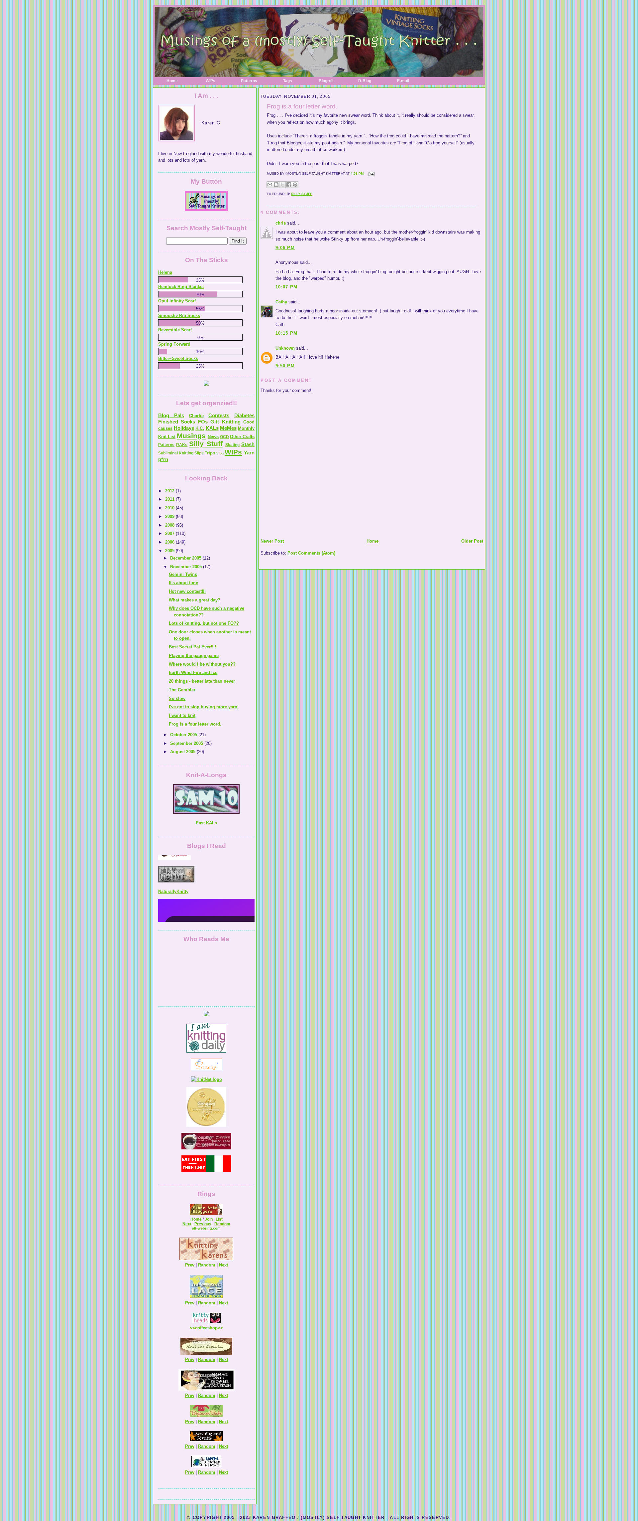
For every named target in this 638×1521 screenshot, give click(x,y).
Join (209, 1219)
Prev (189, 1265)
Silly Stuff (301, 194)
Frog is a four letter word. (302, 106)
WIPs (210, 81)
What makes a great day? (194, 599)
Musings (191, 435)
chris (280, 223)
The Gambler (182, 689)
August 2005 (183, 751)
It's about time (183, 582)
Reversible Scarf (175, 329)
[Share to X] (282, 184)
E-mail (403, 81)
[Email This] (269, 184)
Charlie (196, 415)
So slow (177, 698)
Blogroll (326, 81)
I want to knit (182, 715)
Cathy (281, 301)
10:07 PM (286, 286)
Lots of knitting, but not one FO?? (204, 623)
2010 (170, 507)
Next (186, 1224)
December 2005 (186, 558)
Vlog (220, 453)
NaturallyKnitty (173, 868)
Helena (165, 272)
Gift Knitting (225, 421)
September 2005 (187, 743)
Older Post (472, 541)
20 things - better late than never (202, 681)
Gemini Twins (183, 574)
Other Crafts (242, 436)
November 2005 (186, 566)
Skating (232, 445)
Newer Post (272, 541)
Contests (218, 415)
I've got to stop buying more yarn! (204, 706)
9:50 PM (285, 365)
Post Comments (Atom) (311, 553)
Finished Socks (176, 421)
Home (172, 81)
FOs (203, 421)
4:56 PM (357, 173)
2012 (170, 490)
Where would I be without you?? (202, 664)
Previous (202, 1224)
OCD (224, 437)
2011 (170, 499)
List (219, 1219)
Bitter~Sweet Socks (178, 358)
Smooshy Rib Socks (179, 315)
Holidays (184, 428)
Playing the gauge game (194, 655)
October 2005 (184, 734)
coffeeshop (206, 1327)
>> (220, 1327)
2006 (170, 542)
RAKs (181, 445)
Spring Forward (174, 344)
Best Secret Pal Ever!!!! (192, 646)
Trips (210, 452)
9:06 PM (285, 247)
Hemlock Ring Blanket (181, 286)
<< (192, 1327)
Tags (287, 81)
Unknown (285, 348)
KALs (212, 428)
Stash (248, 444)
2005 (170, 550)
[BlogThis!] (276, 184)
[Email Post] (371, 173)
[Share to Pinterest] (295, 184)
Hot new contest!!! (187, 591)
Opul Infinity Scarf (177, 300)
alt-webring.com (206, 1228)
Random (222, 1224)
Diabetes (244, 415)
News (213, 436)
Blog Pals (171, 415)
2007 (170, 533)
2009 (170, 516)
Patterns (249, 81)
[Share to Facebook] (288, 184)
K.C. (199, 428)
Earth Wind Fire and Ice (193, 672)
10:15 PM (286, 333)
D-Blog (364, 81)
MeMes (228, 428)
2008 (170, 525)
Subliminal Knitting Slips (181, 453)
